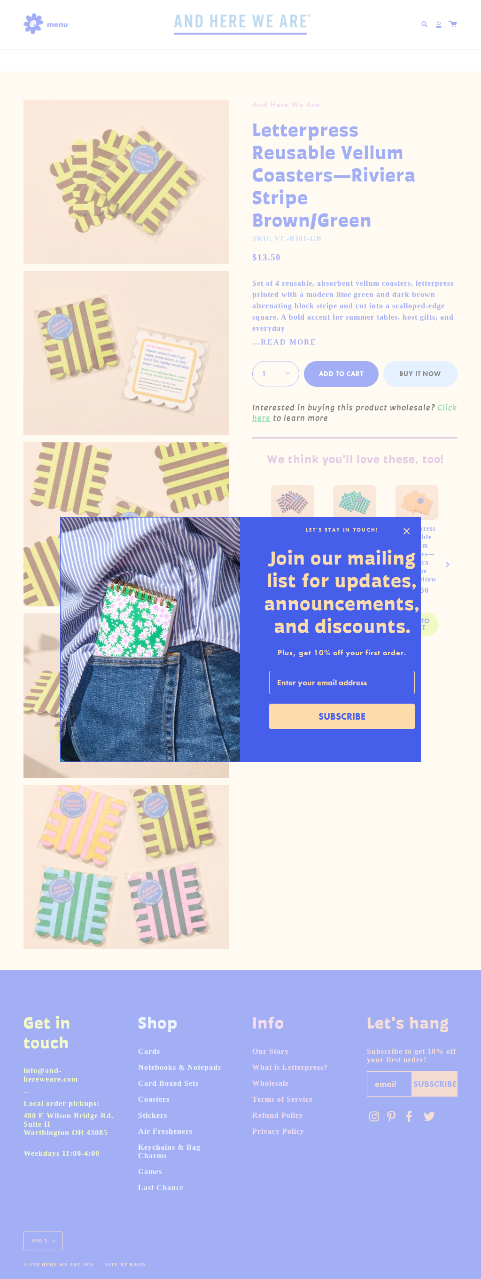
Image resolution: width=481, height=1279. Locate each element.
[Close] (406, 531)
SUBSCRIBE (341, 716)
